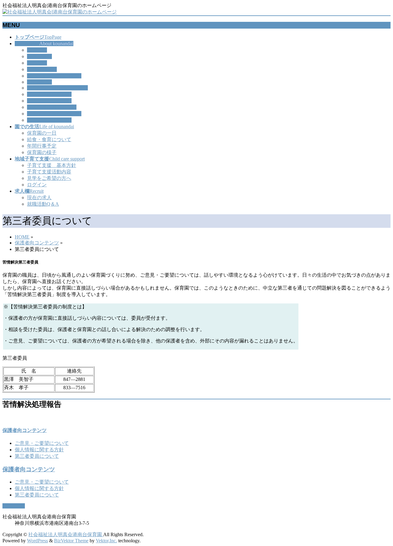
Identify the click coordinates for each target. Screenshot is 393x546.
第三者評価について (49, 94)
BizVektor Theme (71, 540)
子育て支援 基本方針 (51, 165)
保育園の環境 (41, 69)
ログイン (37, 184)
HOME (22, 236)
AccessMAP (39, 82)
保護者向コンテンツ (37, 242)
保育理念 (37, 50)
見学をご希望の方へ (49, 178)
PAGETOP (13, 505)
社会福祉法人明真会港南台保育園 (65, 534)
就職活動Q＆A (43, 204)
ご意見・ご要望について (54, 113)
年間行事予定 (41, 145)
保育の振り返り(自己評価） (57, 87)
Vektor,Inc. (106, 540)
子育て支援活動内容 (49, 171)
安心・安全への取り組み (54, 75)
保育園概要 (39, 56)
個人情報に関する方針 (51, 107)
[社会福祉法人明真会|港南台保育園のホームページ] (59, 11)
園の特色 (37, 62)
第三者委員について (49, 120)
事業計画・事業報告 (49, 100)
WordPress (37, 540)
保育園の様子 (41, 152)
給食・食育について (49, 139)
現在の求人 (39, 197)
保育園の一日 (41, 133)
